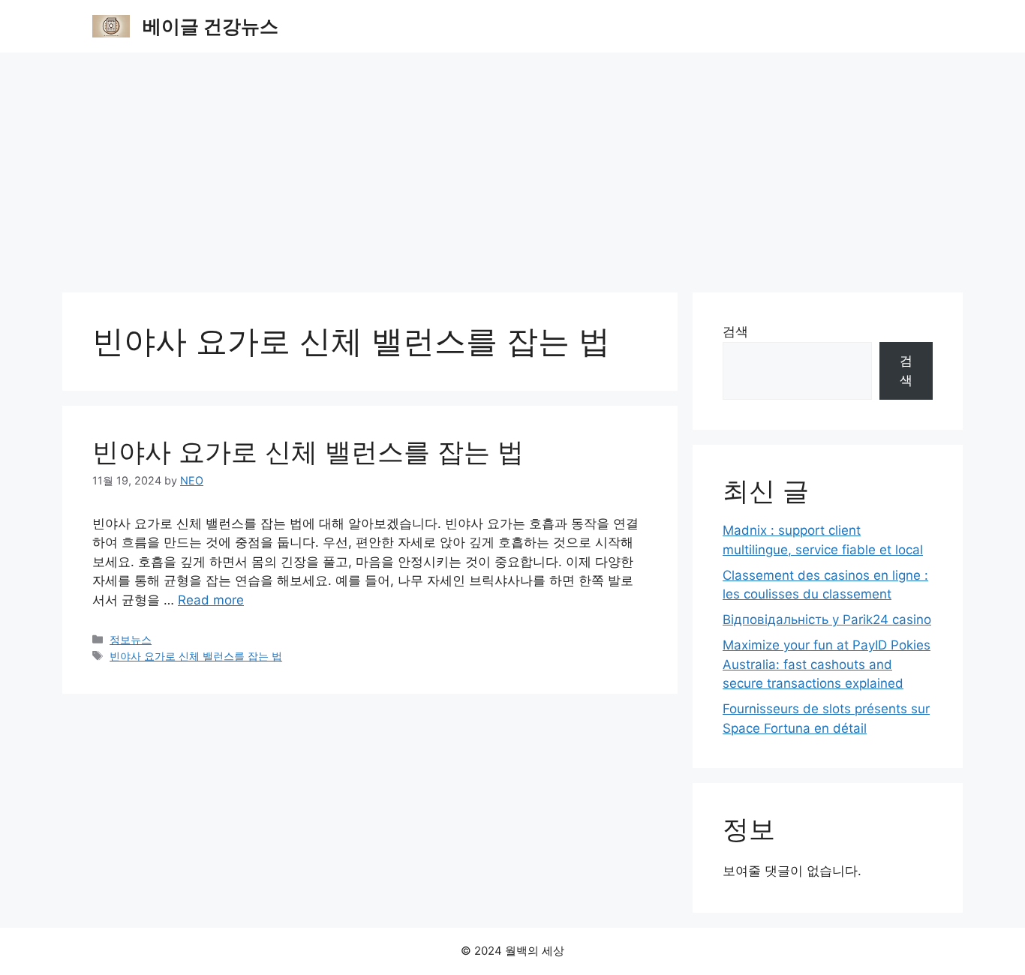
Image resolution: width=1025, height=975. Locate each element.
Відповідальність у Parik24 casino (827, 619)
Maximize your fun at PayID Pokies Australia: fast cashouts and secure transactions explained (826, 664)
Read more (211, 600)
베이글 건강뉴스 (210, 26)
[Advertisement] (512, 165)
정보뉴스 (131, 639)
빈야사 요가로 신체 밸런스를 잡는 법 (308, 451)
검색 (735, 331)
